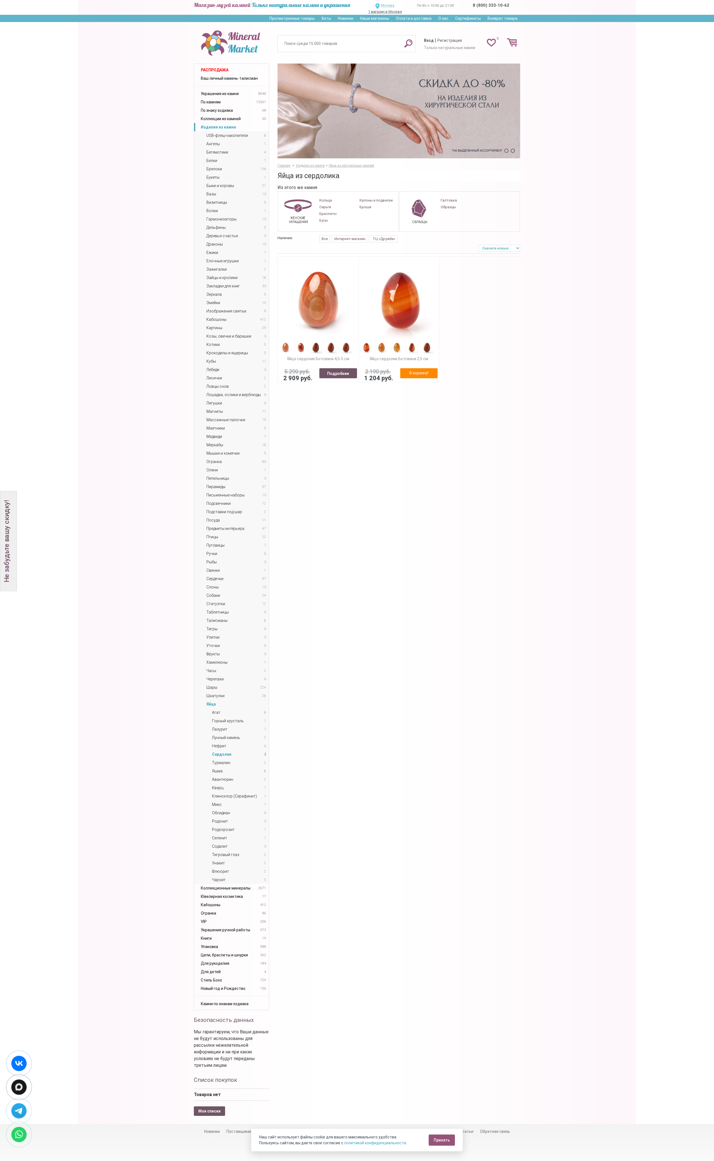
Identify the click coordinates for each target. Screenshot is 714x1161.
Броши (365, 207)
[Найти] (408, 43)
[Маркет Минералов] (231, 41)
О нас (443, 18)
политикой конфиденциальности (375, 1143)
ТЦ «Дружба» (384, 239)
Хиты (326, 18)
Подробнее (338, 373)
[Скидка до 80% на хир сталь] (399, 111)
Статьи (466, 1131)
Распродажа (214, 70)
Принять (442, 1140)
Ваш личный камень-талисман (229, 78)
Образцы (448, 207)
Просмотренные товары (292, 18)
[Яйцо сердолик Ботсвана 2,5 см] (399, 299)
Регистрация (449, 40)
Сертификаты (468, 18)
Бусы (323, 220)
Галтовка (449, 200)
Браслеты (328, 214)
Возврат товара (502, 18)
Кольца (325, 200)
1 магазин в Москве (385, 11)
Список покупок (215, 1080)
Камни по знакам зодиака (225, 1004)
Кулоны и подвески (376, 200)
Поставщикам (239, 1131)
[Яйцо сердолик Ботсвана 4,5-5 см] (318, 299)
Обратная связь (495, 1131)
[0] (491, 42)
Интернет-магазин (349, 239)
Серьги (325, 207)
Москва (387, 5)
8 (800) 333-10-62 (491, 5)
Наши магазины (374, 18)
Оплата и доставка (413, 18)
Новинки (345, 18)
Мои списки (209, 1111)
